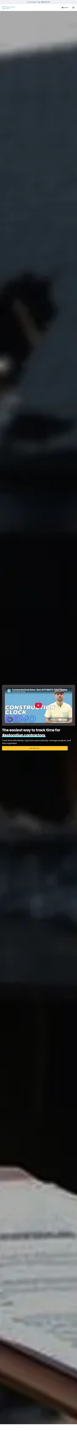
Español (66, 7)
